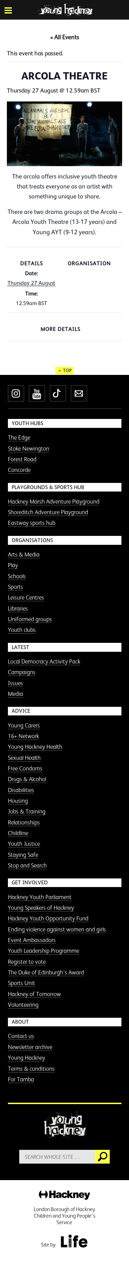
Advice (21, 711)
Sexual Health (24, 757)
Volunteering (23, 1004)
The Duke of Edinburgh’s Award (46, 972)
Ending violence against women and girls (57, 929)
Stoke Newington (28, 448)
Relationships (24, 822)
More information (64, 9)
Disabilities (21, 790)
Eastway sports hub (31, 522)
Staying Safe (23, 854)
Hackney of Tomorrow (34, 994)
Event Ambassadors (32, 940)
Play (13, 565)
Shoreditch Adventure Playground (48, 512)
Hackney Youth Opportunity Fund (48, 918)
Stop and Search (27, 865)
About (20, 1022)
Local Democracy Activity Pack (44, 661)
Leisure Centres (26, 597)
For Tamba (21, 1079)
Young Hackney (26, 1057)
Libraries (18, 608)
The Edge (19, 437)
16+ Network (23, 736)
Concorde (19, 469)
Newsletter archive (30, 1047)
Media (15, 693)
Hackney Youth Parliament (40, 897)
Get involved (30, 882)
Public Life (74, 1241)
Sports (15, 586)
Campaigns (21, 672)
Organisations (32, 540)
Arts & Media (24, 554)
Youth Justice (24, 843)
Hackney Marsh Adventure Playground (53, 501)
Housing (18, 800)
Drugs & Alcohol (27, 779)
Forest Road (22, 459)
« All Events (64, 37)
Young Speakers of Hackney (41, 907)
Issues (15, 683)
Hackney (64, 1195)
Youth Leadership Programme (43, 950)
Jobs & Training (26, 811)
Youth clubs (22, 629)
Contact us (21, 1036)
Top (67, 370)
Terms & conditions (31, 1068)
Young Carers (24, 725)
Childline (18, 833)
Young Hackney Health (35, 746)
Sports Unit (21, 983)
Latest (20, 647)
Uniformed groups (30, 619)
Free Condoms (25, 768)
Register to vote (27, 961)
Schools (17, 576)
